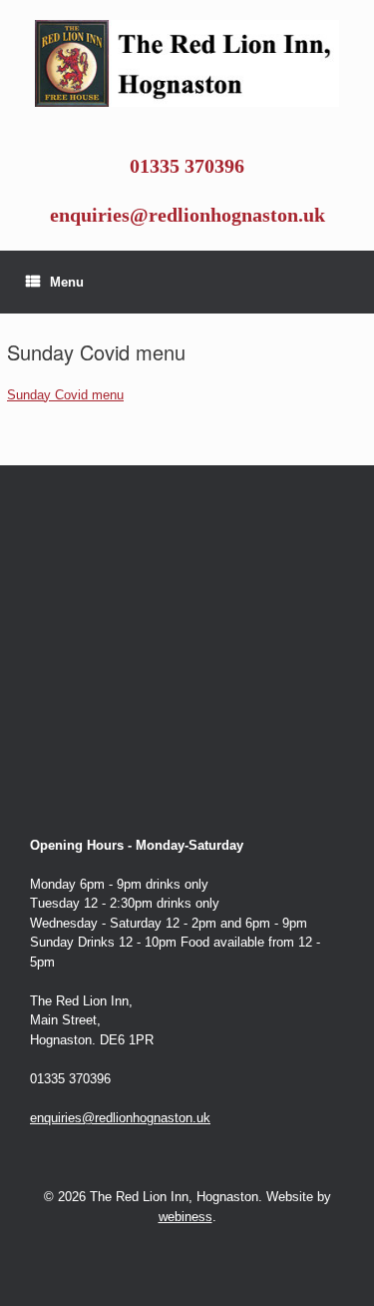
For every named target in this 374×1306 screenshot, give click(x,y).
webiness (185, 1216)
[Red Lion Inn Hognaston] (187, 63)
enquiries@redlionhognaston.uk (187, 215)
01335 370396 (187, 166)
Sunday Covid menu (65, 394)
